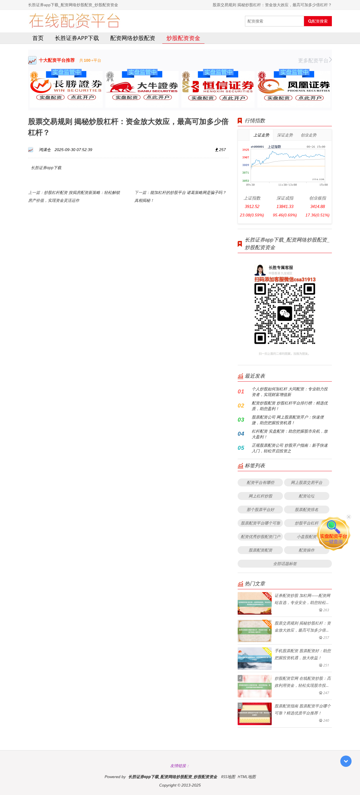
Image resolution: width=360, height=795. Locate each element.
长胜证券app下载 (77, 38)
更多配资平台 (313, 60)
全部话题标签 (285, 563)
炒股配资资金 (183, 38)
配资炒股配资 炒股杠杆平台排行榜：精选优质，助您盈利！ (290, 405)
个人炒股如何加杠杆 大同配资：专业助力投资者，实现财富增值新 (290, 391)
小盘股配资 (306, 536)
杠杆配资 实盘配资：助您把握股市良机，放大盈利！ (290, 433)
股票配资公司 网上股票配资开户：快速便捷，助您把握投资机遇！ (288, 419)
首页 (38, 38)
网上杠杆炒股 (260, 496)
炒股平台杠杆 (306, 523)
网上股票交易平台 (306, 482)
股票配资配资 (260, 550)
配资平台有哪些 (260, 482)
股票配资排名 (306, 509)
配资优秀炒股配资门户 (260, 536)
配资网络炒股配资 (132, 38)
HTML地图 (247, 776)
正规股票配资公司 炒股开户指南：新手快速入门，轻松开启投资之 (290, 447)
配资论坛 (306, 496)
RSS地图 (228, 776)
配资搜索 (320, 21)
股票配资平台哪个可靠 (260, 523)
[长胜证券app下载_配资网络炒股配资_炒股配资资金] (74, 21)
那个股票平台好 (260, 509)
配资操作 (306, 550)
